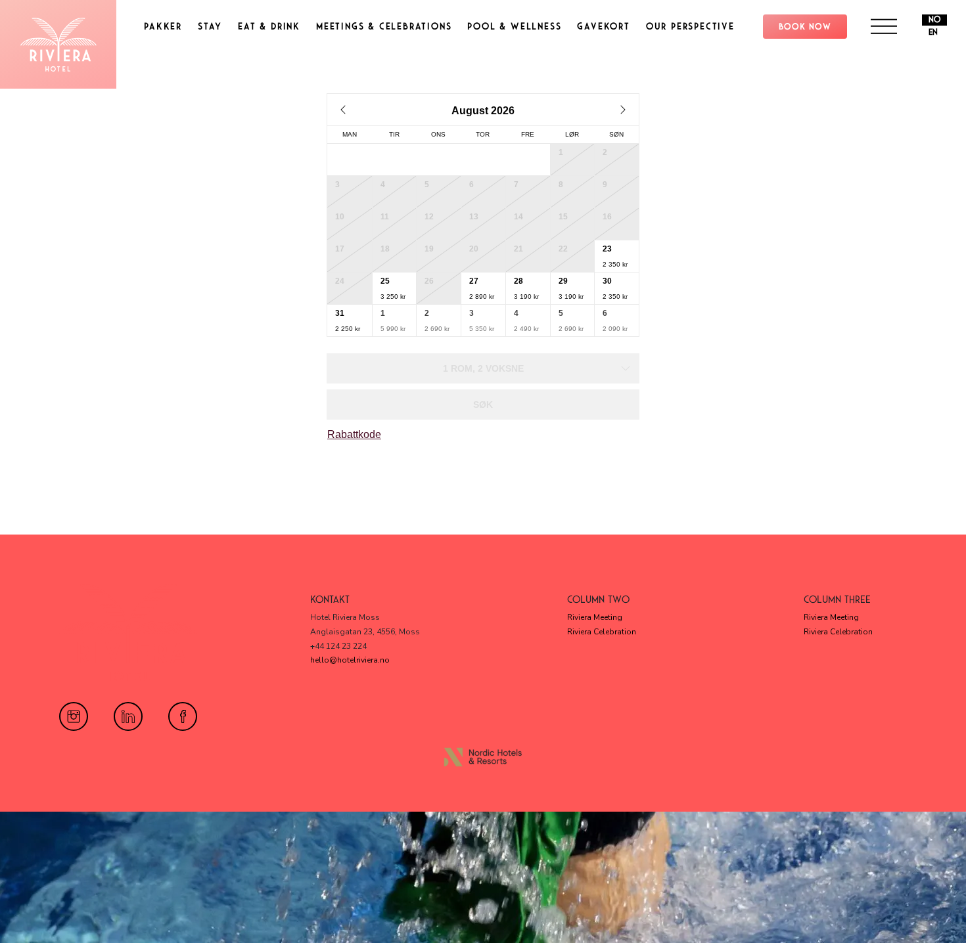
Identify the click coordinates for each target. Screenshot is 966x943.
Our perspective (690, 26)
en (933, 32)
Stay (210, 26)
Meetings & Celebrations (383, 26)
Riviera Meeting (594, 617)
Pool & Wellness (514, 26)
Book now (805, 27)
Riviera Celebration (601, 631)
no (934, 19)
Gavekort (603, 26)
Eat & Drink (269, 26)
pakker (163, 26)
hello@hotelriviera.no (350, 660)
